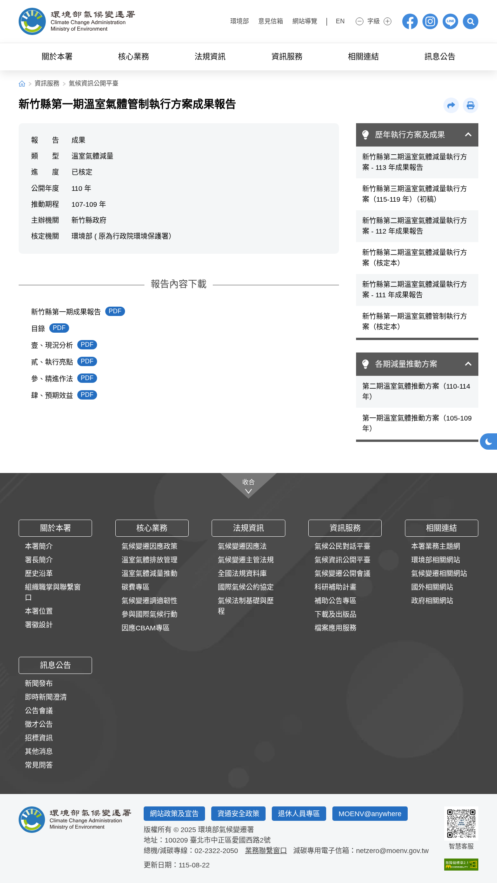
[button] (470, 21)
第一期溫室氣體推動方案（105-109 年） (417, 423)
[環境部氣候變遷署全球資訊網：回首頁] (77, 21)
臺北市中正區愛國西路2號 (230, 840)
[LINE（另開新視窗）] (450, 21)
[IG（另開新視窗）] (430, 21)
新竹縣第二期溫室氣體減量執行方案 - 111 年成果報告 (414, 290)
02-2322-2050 (216, 851)
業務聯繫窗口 (266, 851)
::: (218, 20)
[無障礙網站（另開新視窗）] (461, 865)
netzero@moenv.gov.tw (392, 851)
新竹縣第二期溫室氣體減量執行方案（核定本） (414, 258)
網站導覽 (304, 21)
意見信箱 (270, 21)
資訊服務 (47, 83)
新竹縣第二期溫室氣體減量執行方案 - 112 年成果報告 (414, 226)
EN (340, 21)
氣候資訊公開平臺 (93, 83)
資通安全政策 (238, 814)
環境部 (239, 21)
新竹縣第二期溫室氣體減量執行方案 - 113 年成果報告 (414, 162)
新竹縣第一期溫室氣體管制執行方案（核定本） (414, 321)
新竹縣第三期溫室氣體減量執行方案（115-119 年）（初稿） (414, 194)
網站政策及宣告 (174, 814)
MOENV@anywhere (370, 814)
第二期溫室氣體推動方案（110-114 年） (416, 391)
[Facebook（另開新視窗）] (410, 21)
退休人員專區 (299, 814)
